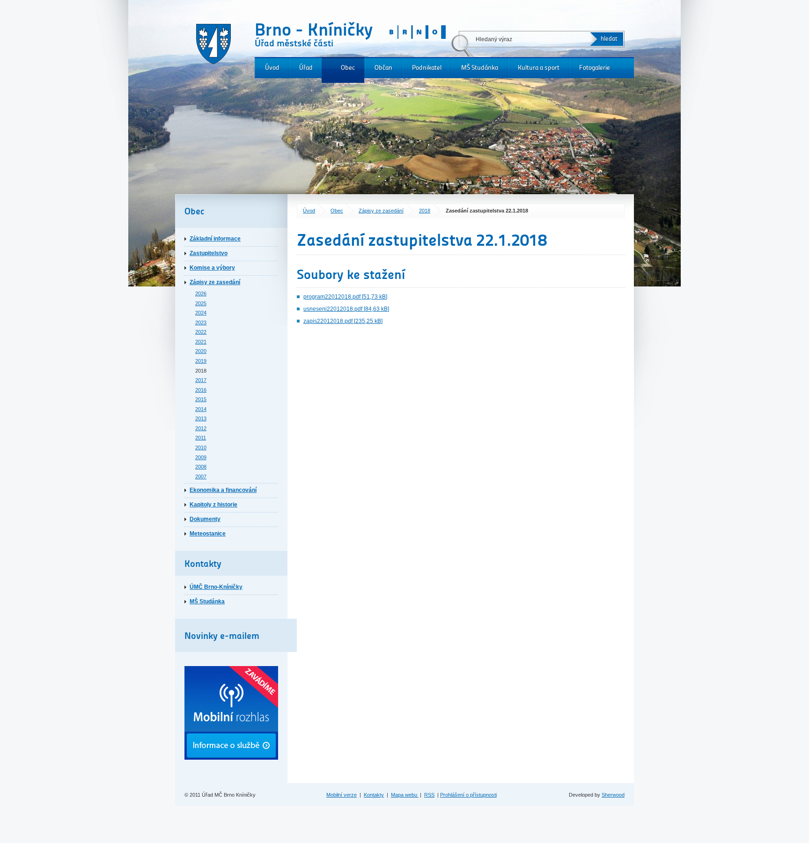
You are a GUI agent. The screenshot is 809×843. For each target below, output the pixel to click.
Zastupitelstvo (209, 253)
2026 (200, 293)
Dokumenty (205, 519)
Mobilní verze (341, 795)
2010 (200, 447)
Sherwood (613, 795)
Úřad (306, 68)
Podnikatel (426, 68)
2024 (200, 312)
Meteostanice (208, 533)
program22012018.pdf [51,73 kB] (345, 296)
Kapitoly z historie (213, 504)
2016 (200, 390)
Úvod (272, 68)
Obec (348, 68)
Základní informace (215, 238)
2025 (200, 303)
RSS (429, 795)
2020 (200, 351)
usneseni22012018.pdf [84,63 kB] (346, 309)
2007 (200, 476)
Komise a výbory (212, 267)
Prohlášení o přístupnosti (468, 795)
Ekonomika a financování (223, 490)
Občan (383, 68)
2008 (200, 466)
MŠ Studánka (479, 68)
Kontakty (374, 795)
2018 (424, 210)
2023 (200, 322)
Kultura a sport (538, 68)
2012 (200, 428)
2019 (200, 361)
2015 (200, 399)
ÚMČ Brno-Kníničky (216, 587)
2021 (200, 342)
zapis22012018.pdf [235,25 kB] (342, 321)
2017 (200, 380)
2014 (200, 409)
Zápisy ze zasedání (381, 210)
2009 (200, 457)
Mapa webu (405, 795)
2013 (200, 418)
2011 (200, 437)
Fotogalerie (594, 68)
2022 (200, 332)
